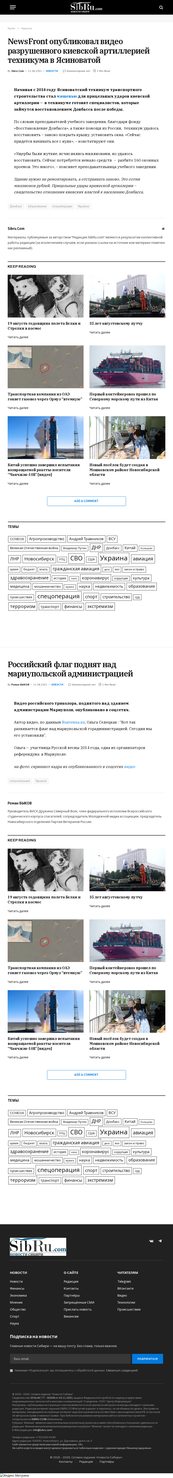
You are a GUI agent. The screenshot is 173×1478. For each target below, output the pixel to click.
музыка (70, 587)
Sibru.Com (17, 71)
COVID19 (17, 539)
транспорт (50, 607)
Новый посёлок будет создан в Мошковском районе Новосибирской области (124, 470)
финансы (73, 606)
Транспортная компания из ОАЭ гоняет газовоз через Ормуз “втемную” (45, 396)
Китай (130, 548)
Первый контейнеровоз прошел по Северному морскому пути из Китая (123, 396)
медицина (19, 586)
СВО (76, 558)
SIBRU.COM (39, 1419)
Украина (83, 206)
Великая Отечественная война (34, 548)
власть (43, 569)
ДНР (96, 547)
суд (137, 597)
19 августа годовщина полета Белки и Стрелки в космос (44, 326)
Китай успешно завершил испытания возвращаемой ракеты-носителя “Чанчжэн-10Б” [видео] (44, 470)
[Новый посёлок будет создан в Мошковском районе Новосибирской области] (127, 437)
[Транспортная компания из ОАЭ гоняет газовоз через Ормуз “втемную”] (46, 366)
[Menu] (13, 7)
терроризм (22, 606)
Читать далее (18, 337)
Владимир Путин (74, 548)
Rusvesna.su (73, 722)
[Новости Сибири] (86, 7)
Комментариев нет (78, 71)
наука (84, 586)
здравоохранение (29, 578)
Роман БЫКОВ (20, 684)
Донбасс (16, 206)
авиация (143, 559)
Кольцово (147, 548)
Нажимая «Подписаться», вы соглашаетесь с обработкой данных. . (76, 1370)
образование (37, 206)
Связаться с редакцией (122, 1370)
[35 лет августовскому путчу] (127, 296)
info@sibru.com (42, 1430)
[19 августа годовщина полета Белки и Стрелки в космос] (46, 296)
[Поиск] (160, 7)
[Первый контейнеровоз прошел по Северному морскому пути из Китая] (127, 366)
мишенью (67, 96)
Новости (52, 71)
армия (14, 569)
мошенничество (47, 586)
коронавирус (95, 578)
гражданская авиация (76, 569)
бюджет (29, 569)
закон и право (134, 569)
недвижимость (109, 586)
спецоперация (62, 206)
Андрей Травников (86, 539)
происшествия (21, 597)
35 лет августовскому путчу (116, 323)
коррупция (121, 578)
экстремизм (100, 606)
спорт (91, 596)
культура (141, 578)
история (60, 578)
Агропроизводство (46, 539)
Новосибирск (39, 558)
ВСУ (112, 539)
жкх (117, 569)
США (91, 559)
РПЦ (62, 559)
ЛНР (14, 559)
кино (74, 578)
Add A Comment (86, 501)
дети (107, 569)
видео (129, 766)
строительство (116, 597)
